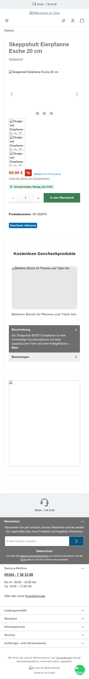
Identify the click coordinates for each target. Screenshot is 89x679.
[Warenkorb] (82, 20)
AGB (23, 559)
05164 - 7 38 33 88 (47, 4)
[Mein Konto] (73, 20)
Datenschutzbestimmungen (34, 556)
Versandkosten (64, 657)
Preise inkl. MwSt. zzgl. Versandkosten (29, 178)
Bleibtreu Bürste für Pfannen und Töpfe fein (44, 314)
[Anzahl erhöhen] (38, 198)
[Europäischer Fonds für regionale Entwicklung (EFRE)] (44, 668)
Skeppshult (16, 59)
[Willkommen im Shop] (45, 13)
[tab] (44, 338)
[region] (44, 118)
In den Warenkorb (62, 197)
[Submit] (76, 541)
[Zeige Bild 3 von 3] (51, 113)
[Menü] (7, 20)
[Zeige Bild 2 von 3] (44, 113)
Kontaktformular (35, 596)
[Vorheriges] (12, 94)
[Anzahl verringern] (13, 198)
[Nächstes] (77, 94)
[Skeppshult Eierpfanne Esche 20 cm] (44, 94)
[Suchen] (63, 20)
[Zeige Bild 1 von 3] (37, 113)
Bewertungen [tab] (20, 357)
